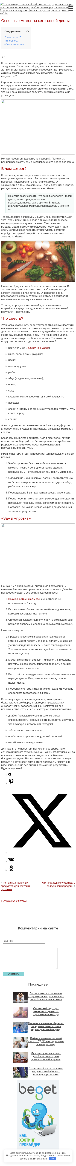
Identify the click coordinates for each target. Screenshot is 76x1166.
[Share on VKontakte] (11, 861)
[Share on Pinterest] (11, 783)
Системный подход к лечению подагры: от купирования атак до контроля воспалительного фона (46, 1014)
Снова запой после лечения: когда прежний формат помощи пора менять (46, 1071)
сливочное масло (38, 347)
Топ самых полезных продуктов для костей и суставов (15, 886)
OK (52, 1158)
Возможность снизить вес (24, 598)
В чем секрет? (12, 37)
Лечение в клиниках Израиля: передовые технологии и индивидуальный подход (46, 1026)
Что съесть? (11, 40)
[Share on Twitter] (41, 852)
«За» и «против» (14, 44)
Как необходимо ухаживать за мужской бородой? (58, 884)
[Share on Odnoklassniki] (11, 870)
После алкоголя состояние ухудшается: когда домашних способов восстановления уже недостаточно (46, 998)
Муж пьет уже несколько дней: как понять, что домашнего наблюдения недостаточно (46, 1058)
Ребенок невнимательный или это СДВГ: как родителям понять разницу (46, 1041)
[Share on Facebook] (9, 774)
